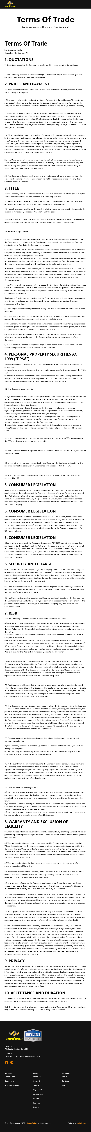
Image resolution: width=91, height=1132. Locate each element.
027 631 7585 (10, 1056)
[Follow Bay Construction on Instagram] (7, 1062)
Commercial (10, 1077)
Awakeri (36, 1081)
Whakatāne (38, 1094)
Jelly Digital (81, 1123)
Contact (65, 1081)
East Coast (37, 1077)
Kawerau (36, 1103)
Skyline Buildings (12, 1085)
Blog (63, 1085)
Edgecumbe (38, 1090)
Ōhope (36, 1098)
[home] (10, 4)
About (64, 1077)
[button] (84, 4)
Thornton (37, 1085)
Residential (9, 1081)
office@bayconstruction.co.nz (28, 1056)
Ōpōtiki (36, 1107)
